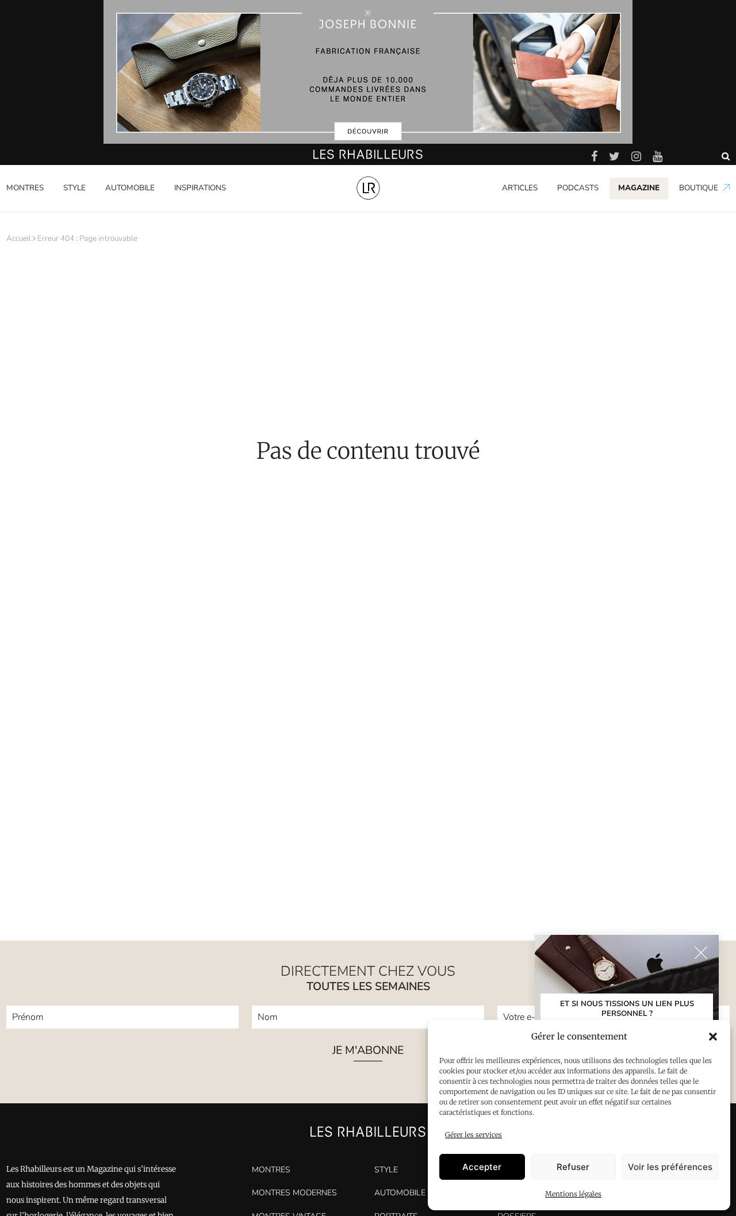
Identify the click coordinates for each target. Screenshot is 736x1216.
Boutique (698, 187)
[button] (713, 1036)
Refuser (573, 1166)
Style (74, 187)
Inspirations (200, 187)
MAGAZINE (639, 187)
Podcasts (578, 187)
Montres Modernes (46, 208)
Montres (25, 187)
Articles (520, 187)
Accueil (18, 238)
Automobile (130, 187)
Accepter (481, 1166)
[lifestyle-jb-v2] (368, 72)
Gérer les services (473, 1134)
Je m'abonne (368, 1051)
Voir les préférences (670, 1166)
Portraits (190, 208)
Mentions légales (573, 1194)
